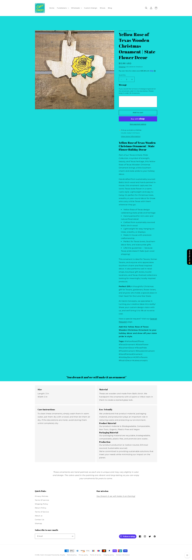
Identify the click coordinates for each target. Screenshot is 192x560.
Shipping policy (108, 555)
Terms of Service (42, 512)
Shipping (122, 67)
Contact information (123, 555)
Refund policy (72, 555)
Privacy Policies (41, 496)
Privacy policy (83, 555)
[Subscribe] (72, 536)
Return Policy (40, 508)
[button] (63, 8)
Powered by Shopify (58, 555)
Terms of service (95, 555)
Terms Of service (42, 500)
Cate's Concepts (45, 555)
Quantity (122, 75)
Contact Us (39, 520)
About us (38, 516)
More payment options (138, 124)
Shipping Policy (41, 504)
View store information (130, 136)
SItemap (38, 523)
